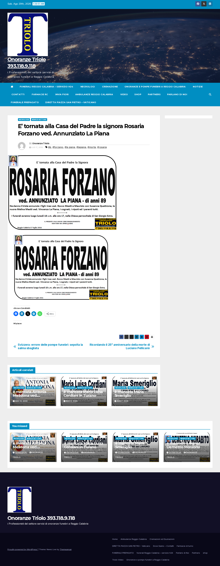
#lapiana (81, 147)
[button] (210, 94)
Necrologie (24, 119)
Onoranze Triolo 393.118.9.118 (41, 518)
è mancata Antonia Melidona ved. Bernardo (29, 395)
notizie (197, 86)
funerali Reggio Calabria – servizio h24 (46, 86)
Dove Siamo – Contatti (163, 546)
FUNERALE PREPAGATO (25, 102)
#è (49, 147)
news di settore (39, 119)
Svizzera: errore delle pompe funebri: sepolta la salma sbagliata (50, 346)
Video (124, 94)
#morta (92, 147)
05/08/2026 (175, 452)
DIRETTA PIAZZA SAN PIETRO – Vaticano (70, 102)
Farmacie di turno (185, 546)
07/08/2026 (123, 452)
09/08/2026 (72, 452)
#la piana (70, 147)
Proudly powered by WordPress (22, 549)
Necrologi (87, 86)
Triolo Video (117, 560)
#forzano (58, 147)
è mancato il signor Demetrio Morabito (183, 445)
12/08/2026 (21, 452)
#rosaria (102, 147)
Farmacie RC (39, 94)
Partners (154, 94)
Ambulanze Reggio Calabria (94, 94)
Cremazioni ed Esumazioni (162, 539)
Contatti (18, 94)
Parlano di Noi (177, 94)
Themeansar (66, 549)
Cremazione (109, 86)
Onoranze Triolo (40, 143)
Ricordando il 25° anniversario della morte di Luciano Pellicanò (120, 346)
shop (137, 94)
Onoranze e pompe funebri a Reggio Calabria (155, 86)
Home (115, 539)
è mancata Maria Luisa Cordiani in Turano (83, 394)
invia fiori (62, 94)
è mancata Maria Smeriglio (129, 394)
